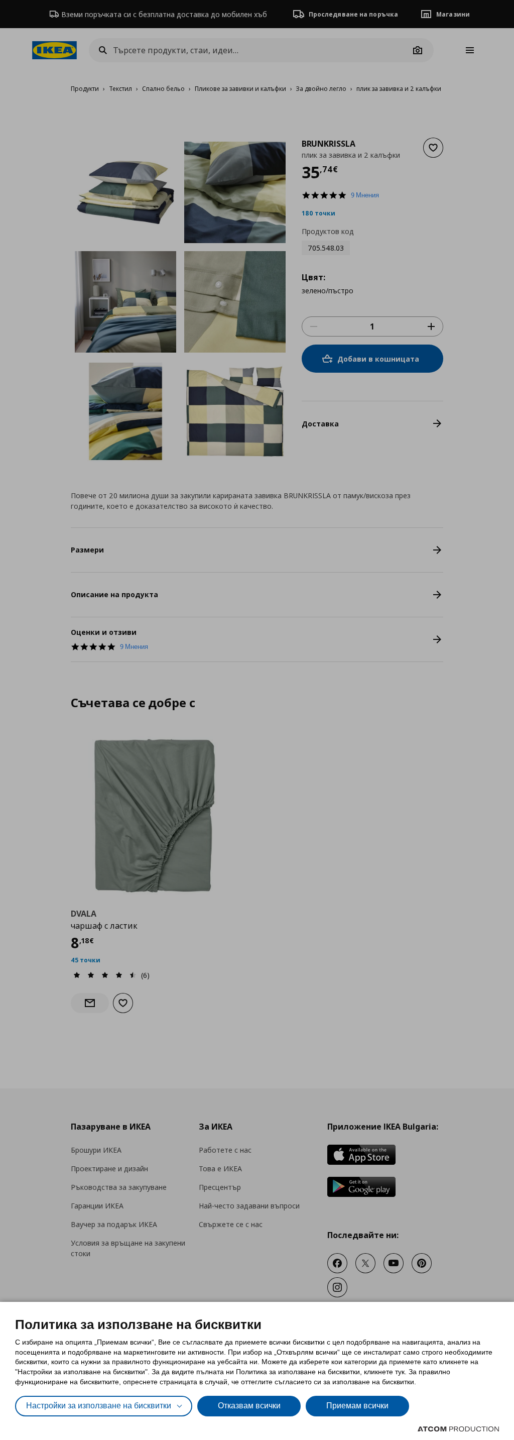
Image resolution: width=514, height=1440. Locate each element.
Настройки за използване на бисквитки (98, 1405)
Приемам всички (357, 1405)
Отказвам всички (249, 1405)
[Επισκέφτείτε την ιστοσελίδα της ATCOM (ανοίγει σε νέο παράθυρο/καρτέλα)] (458, 1428)
